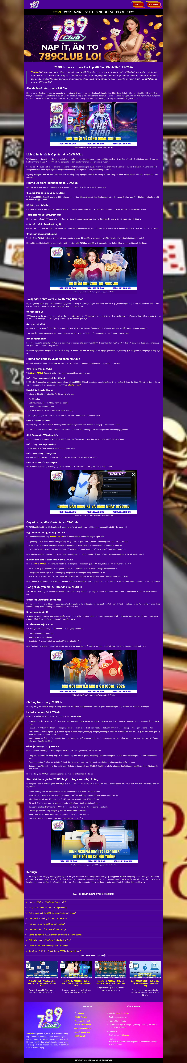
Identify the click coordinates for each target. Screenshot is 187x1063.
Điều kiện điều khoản (82, 1028)
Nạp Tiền (78, 12)
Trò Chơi (120, 12)
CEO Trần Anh (79, 1036)
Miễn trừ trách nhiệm (82, 1025)
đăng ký (33, 373)
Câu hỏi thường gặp (82, 1032)
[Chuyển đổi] (26, 902)
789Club (57, 12)
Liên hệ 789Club (80, 1017)
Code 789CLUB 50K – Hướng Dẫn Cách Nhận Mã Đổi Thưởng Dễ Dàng (145, 983)
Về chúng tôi (79, 1013)
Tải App (99, 12)
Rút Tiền (89, 12)
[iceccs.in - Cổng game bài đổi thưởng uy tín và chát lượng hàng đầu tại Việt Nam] (35, 4)
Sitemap (125, 1035)
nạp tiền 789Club (56, 537)
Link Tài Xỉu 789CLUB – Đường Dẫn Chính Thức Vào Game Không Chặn (76, 983)
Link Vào (109, 12)
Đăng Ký (67, 12)
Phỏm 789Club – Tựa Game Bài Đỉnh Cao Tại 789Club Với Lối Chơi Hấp (41, 983)
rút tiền (37, 564)
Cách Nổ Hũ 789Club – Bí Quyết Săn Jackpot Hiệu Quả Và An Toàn (110, 982)
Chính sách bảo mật (82, 1021)
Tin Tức (130, 12)
